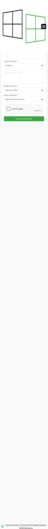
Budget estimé (10, 86)
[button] (43, 26)
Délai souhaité (10, 95)
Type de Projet (10, 61)
